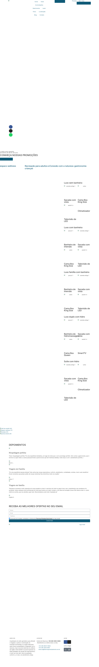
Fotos (34, 11)
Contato (42, 15)
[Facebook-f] (11, 127)
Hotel (42, 1)
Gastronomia (36, 8)
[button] (49, 435)
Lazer (44, 8)
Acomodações (39, 5)
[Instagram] (11, 131)
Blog (35, 15)
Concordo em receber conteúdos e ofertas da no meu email (35, 518)
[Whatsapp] (11, 135)
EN (81, 1)
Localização (42, 11)
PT (83, 1)
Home (36, 1)
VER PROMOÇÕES (6, 159)
